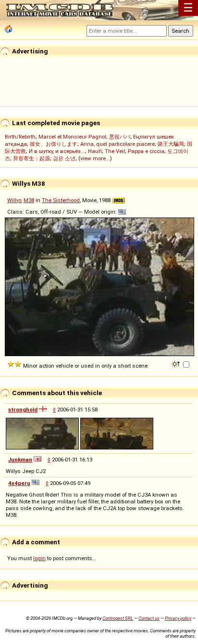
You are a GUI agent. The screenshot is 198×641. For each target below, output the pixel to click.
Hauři (95, 151)
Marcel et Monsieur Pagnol (72, 136)
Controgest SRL (117, 618)
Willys (14, 200)
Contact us (149, 618)
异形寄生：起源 (31, 158)
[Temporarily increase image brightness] (176, 363)
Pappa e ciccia (146, 151)
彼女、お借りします (53, 144)
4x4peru (19, 483)
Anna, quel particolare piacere (117, 144)
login (39, 558)
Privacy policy (178, 618)
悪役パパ (119, 136)
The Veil (115, 151)
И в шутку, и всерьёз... (57, 151)
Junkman (20, 459)
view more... (95, 158)
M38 (29, 200)
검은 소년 (64, 158)
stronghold (22, 409)
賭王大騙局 (171, 144)
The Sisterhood (61, 200)
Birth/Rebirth (20, 136)
